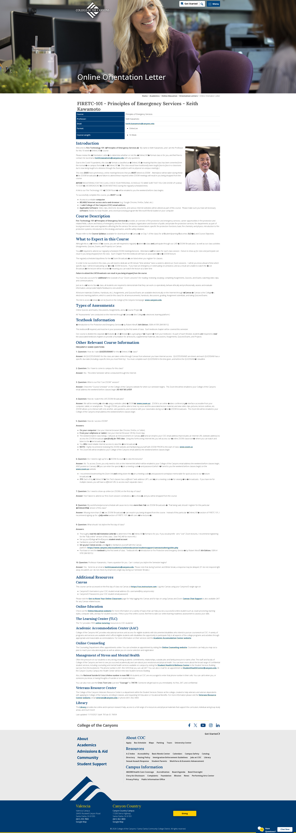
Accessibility (143, 753)
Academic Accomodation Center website (172, 638)
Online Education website (99, 611)
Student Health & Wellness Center (173, 665)
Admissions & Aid (92, 751)
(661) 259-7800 (82, 819)
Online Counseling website (174, 647)
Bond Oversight (195, 772)
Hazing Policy (144, 757)
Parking (160, 742)
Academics (155, 96)
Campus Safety (192, 753)
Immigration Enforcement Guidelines (170, 757)
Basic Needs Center (161, 753)
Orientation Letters (188, 96)
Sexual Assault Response (137, 761)
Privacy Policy (132, 779)
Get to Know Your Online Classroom (105, 598)
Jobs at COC (195, 757)
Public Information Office (153, 779)
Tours (169, 742)
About (82, 738)
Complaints (152, 775)
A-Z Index (130, 753)
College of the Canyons (97, 725)
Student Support (92, 763)
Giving (185, 813)
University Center (183, 742)
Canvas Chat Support (192, 598)
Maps (151, 742)
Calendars (177, 753)
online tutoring (103, 623)
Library (83, 707)
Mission (177, 775)
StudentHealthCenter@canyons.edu (200, 668)
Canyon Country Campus (123, 810)
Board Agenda (178, 772)
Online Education (169, 96)
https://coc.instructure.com (144, 586)
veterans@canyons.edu (106, 698)
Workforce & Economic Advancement (187, 761)
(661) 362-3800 (119, 819)
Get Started (191, 3)
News (186, 775)
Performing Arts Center (203, 775)
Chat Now (285, 829)
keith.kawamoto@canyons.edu (140, 123)
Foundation (166, 775)
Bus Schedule (140, 742)
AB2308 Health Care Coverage (140, 772)
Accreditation (163, 772)
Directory (130, 757)
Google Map (81, 822)
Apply (128, 742)
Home (145, 96)
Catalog (205, 753)
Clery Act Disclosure (135, 775)
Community (87, 757)
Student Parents (159, 761)
